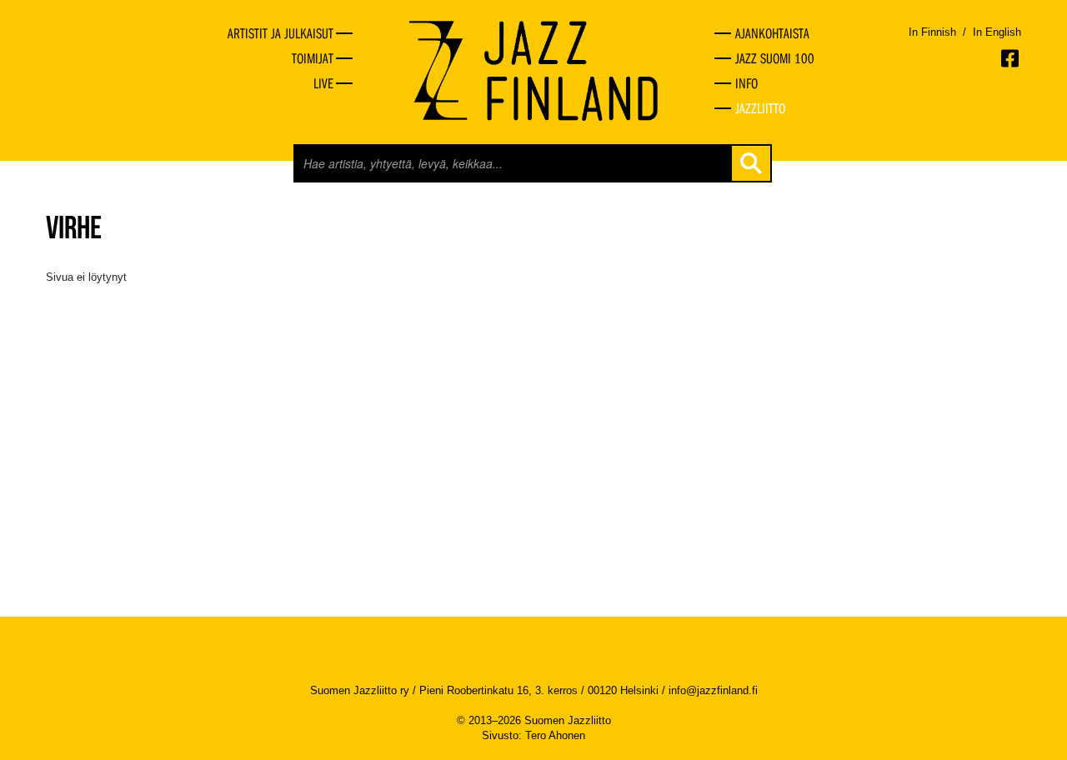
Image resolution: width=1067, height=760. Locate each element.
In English (997, 32)
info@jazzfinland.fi (713, 690)
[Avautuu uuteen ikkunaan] (1011, 58)
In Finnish (932, 32)
